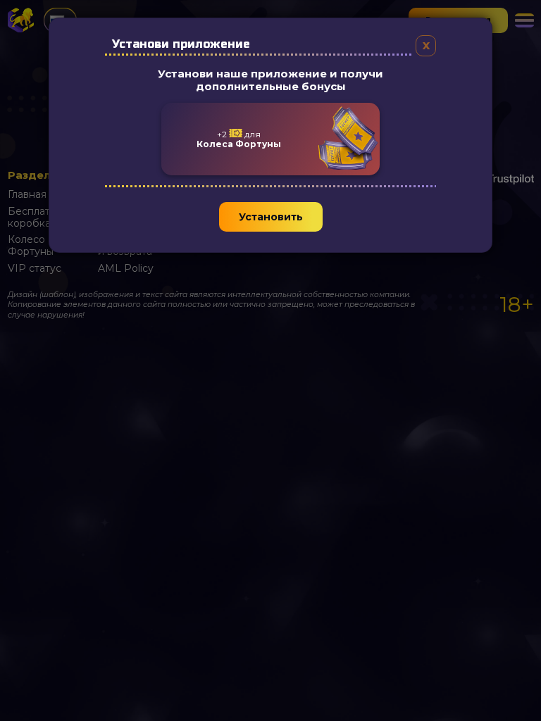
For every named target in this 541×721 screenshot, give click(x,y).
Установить (271, 217)
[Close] (426, 45)
